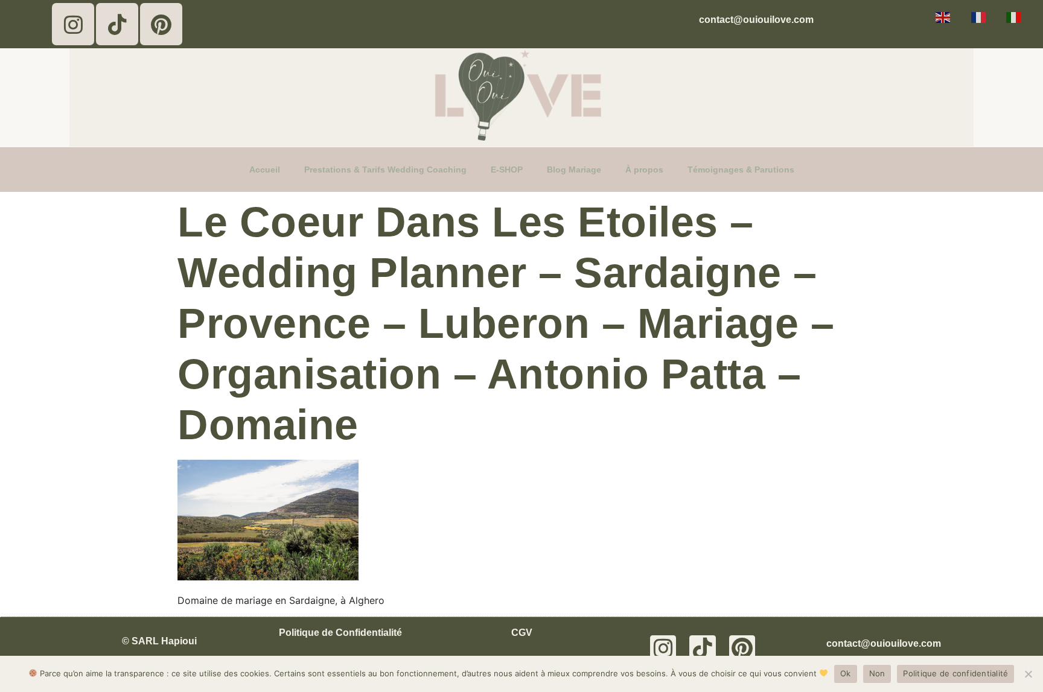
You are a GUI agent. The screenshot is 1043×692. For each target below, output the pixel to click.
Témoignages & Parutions (740, 169)
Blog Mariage (574, 169)
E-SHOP (507, 169)
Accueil (264, 169)
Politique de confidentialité (955, 673)
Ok (845, 673)
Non (877, 673)
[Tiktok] (117, 24)
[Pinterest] (161, 24)
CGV (521, 632)
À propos (644, 169)
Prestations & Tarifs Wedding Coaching (385, 169)
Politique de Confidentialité (340, 632)
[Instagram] (73, 24)
